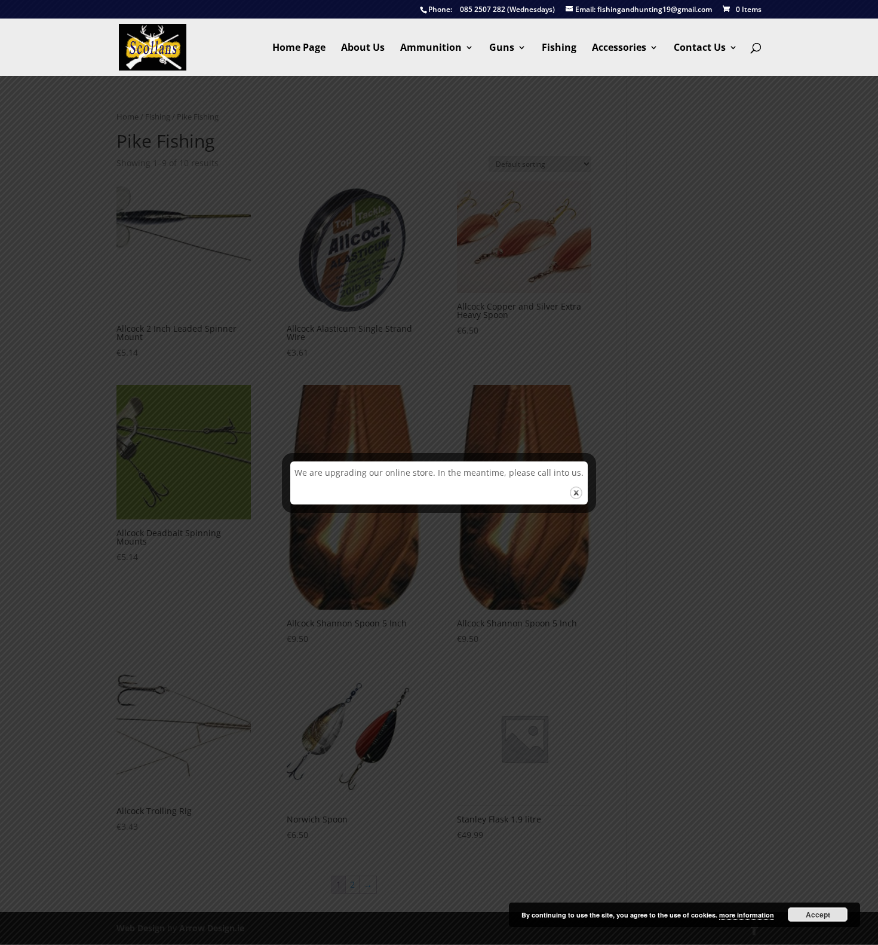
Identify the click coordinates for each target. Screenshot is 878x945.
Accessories (619, 48)
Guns (501, 48)
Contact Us (700, 48)
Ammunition (431, 48)
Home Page (299, 48)
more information (746, 914)
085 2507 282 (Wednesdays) (491, 9)
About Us (363, 48)
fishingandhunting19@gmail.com (643, 9)
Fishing (559, 48)
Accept (818, 914)
